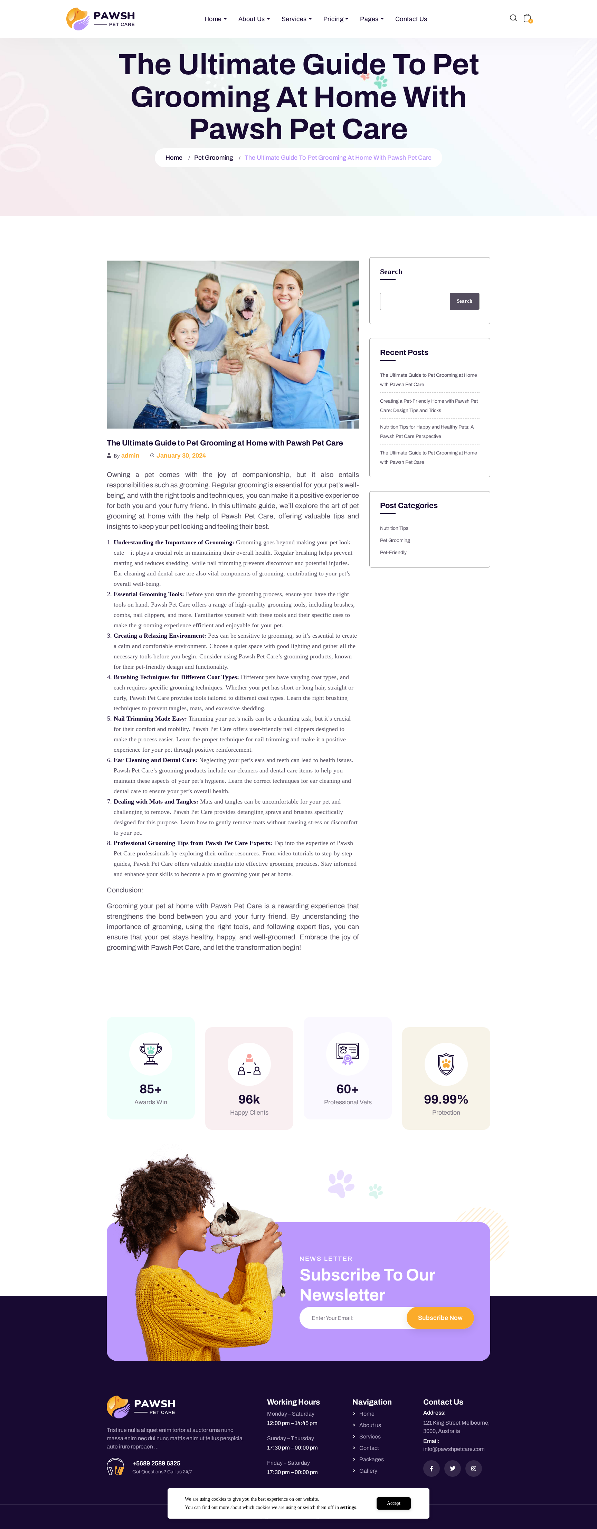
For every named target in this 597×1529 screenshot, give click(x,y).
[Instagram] (473, 1468)
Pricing (333, 19)
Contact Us (411, 19)
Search (391, 271)
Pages (369, 19)
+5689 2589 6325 (156, 1463)
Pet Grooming (213, 157)
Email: (431, 1441)
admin (130, 455)
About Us (251, 19)
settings (348, 1507)
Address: (434, 1413)
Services (294, 19)
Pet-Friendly (393, 552)
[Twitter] (452, 1468)
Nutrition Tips (394, 528)
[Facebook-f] (431, 1468)
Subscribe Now (440, 1317)
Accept (393, 1503)
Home (213, 19)
